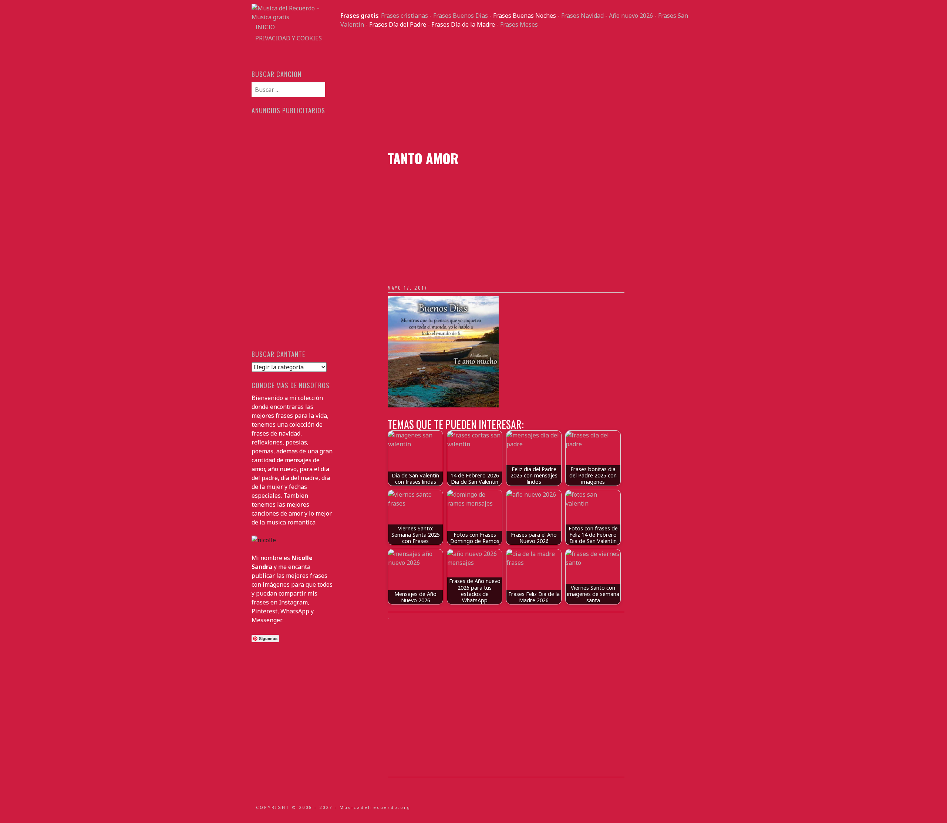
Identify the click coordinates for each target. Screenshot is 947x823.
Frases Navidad (582, 15)
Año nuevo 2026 (631, 15)
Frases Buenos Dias (460, 15)
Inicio (265, 27)
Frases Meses (519, 24)
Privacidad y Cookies (288, 38)
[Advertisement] (517, 89)
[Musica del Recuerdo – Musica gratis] (292, 17)
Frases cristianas (404, 15)
